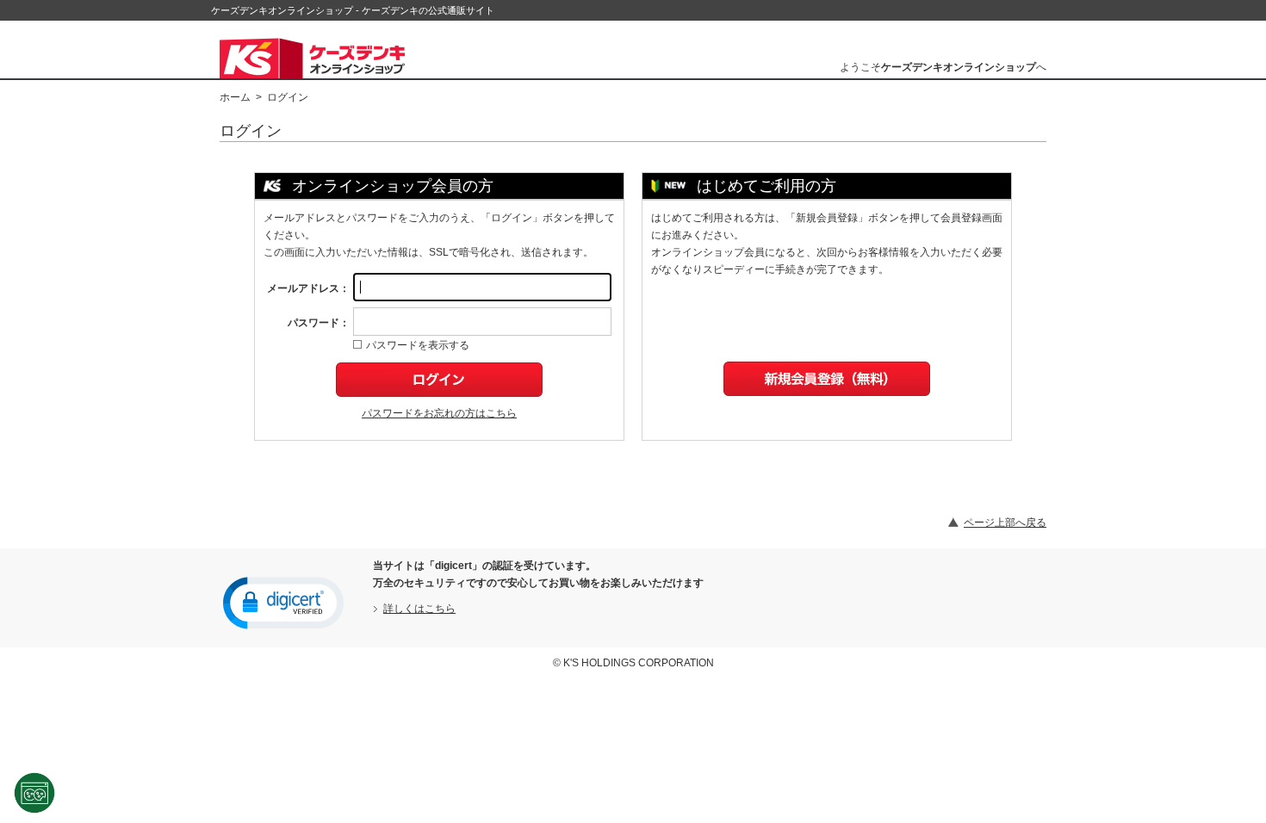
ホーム (235, 97)
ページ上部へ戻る (1005, 523)
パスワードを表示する (417, 345)
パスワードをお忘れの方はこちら (439, 413)
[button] (283, 601)
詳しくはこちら (419, 609)
